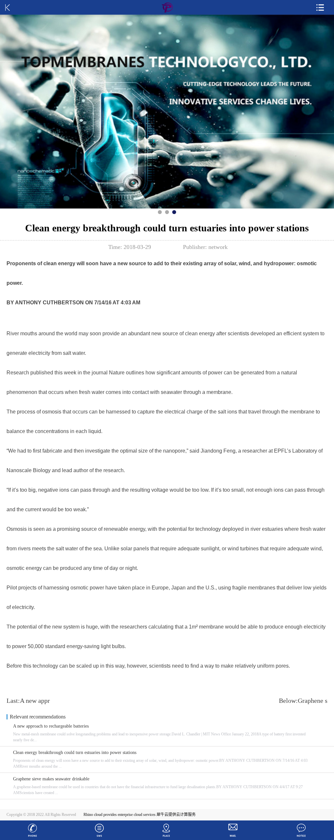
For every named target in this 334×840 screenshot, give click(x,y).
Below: (303, 700)
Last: (28, 700)
